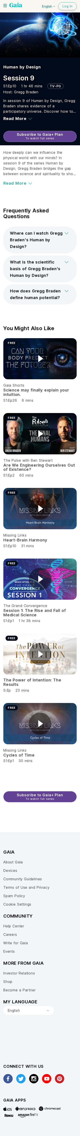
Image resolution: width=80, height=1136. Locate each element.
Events (9, 951)
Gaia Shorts (13, 385)
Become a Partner (19, 990)
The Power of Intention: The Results (32, 682)
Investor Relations (19, 973)
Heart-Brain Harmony (25, 540)
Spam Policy (14, 896)
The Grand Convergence (25, 605)
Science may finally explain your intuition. (36, 392)
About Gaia (13, 862)
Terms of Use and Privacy (26, 887)
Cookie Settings (17, 904)
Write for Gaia (15, 943)
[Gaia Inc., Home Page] (15, 5)
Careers (10, 934)
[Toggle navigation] (5, 5)
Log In (67, 6)
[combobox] (28, 1010)
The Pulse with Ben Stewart (28, 460)
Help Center (13, 926)
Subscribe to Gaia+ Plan (40, 136)
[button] (40, 240)
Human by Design (22, 67)
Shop (7, 981)
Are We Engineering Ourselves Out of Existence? (39, 467)
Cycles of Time (19, 755)
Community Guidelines (22, 879)
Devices (10, 870)
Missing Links (15, 535)
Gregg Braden (26, 92)
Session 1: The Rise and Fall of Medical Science (34, 612)
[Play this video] (40, 358)
